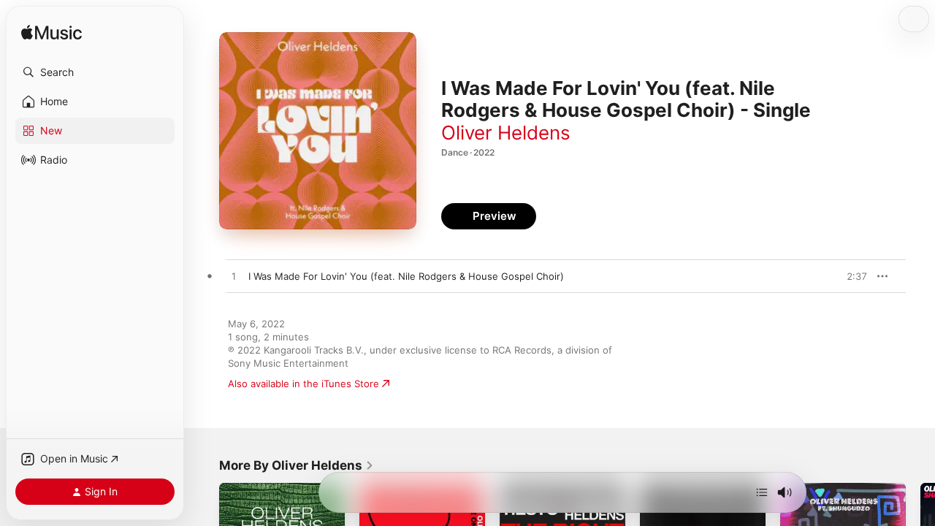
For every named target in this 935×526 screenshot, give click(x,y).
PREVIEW (851, 276)
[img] (51, 33)
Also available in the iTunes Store (303, 383)
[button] (95, 72)
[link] (296, 465)
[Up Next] (762, 492)
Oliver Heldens (505, 132)
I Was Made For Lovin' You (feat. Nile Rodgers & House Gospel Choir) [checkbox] (406, 276)
